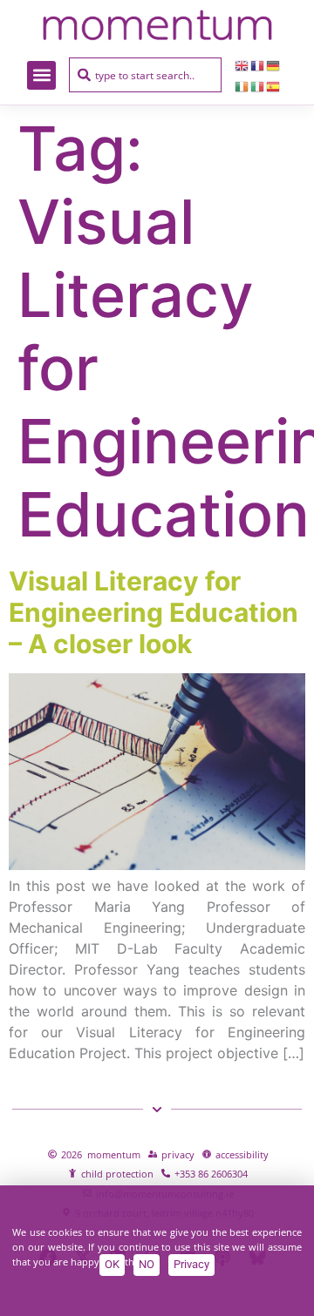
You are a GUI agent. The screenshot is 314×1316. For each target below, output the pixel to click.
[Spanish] (274, 85)
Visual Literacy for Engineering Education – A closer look (153, 612)
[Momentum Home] (156, 25)
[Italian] (258, 85)
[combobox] (145, 74)
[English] (242, 64)
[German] (274, 64)
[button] (41, 75)
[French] (258, 64)
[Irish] (242, 85)
